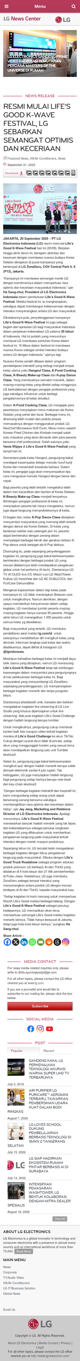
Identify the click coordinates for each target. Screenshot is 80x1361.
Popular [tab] (17, 1050)
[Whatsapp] (32, 942)
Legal (40, 1347)
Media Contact (48, 1343)
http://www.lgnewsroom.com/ (50, 1356)
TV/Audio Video (13, 1277)
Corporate (10, 1272)
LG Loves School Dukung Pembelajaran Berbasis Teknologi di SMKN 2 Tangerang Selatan (39, 1135)
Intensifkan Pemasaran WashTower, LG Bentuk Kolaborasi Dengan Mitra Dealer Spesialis (39, 1194)
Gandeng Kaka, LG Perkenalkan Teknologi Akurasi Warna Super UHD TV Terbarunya (49, 1069)
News (61, 158)
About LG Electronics (22, 1343)
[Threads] (57, 942)
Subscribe (40, 1006)
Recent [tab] (49, 1050)
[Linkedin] (24, 942)
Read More (23, 1251)
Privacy (66, 1343)
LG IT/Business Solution (19, 1288)
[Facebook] (7, 942)
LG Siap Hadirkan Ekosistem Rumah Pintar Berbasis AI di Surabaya (48, 1164)
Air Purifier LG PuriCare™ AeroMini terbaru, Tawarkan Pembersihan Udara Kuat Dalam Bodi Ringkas (37, 1101)
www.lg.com (36, 983)
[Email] (40, 942)
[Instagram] (65, 942)
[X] (15, 942)
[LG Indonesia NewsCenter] (22, 18)
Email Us (9, 1309)
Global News (11, 1293)
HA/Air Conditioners (43, 158)
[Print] (49, 942)
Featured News (17, 158)
